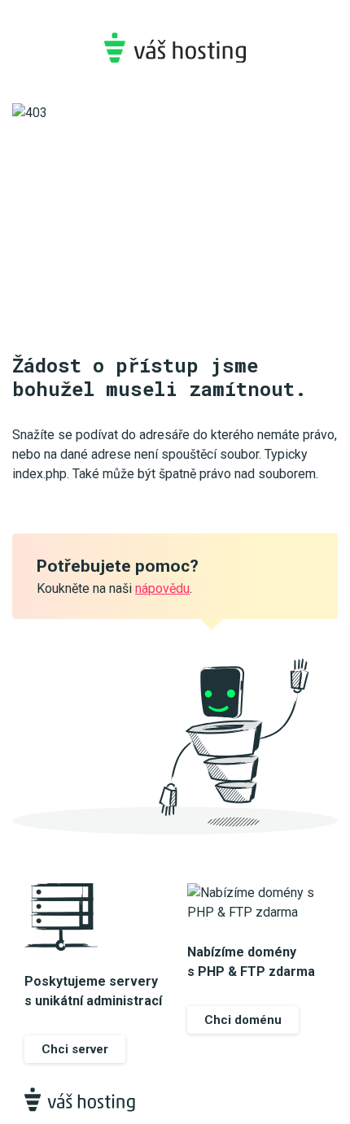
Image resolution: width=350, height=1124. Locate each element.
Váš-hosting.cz (175, 48)
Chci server (75, 1049)
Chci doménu (243, 1020)
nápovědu (162, 588)
